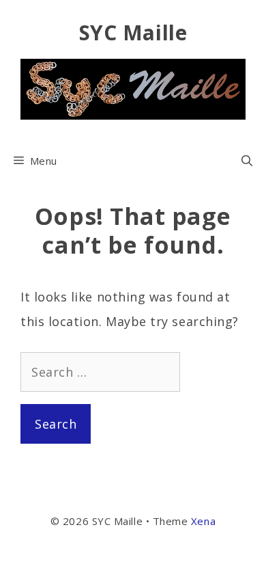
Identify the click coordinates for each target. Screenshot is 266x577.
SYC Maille (133, 32)
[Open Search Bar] (247, 160)
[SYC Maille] (133, 87)
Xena (203, 521)
